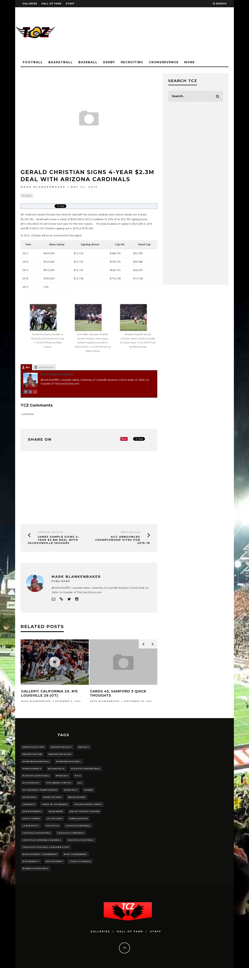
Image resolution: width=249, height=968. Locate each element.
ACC (80, 783)
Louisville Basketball (37, 833)
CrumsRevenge (164, 62)
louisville (52, 825)
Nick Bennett (31, 861)
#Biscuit (83, 747)
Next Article (130, 532)
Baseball (88, 62)
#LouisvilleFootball (36, 775)
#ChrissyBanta (32, 768)
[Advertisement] (167, 32)
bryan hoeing (76, 797)
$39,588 (138, 261)
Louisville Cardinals (70, 833)
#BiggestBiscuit (61, 747)
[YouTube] (35, 392)
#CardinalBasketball (36, 761)
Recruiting (132, 62)
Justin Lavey (55, 818)
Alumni (88, 790)
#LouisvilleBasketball (85, 768)
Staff (70, 3)
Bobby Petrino (52, 797)
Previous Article (50, 532)
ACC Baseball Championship (40, 790)
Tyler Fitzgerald (80, 861)
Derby (109, 62)
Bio (28, 367)
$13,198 (138, 278)
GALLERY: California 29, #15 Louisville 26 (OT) (49, 693)
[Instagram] (30, 392)
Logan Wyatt (31, 825)
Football (33, 62)
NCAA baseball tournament (40, 854)
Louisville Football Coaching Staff (46, 847)
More (189, 62)
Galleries (29, 3)
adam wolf (71, 790)
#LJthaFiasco (56, 768)
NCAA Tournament (75, 854)
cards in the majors (55, 804)
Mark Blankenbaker (43, 186)
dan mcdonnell (32, 811)
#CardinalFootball (68, 761)
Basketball (60, 62)
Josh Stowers (31, 818)
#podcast (62, 775)
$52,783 (138, 253)
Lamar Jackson (78, 818)
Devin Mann (56, 811)
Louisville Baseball (78, 825)
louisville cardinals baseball (42, 840)
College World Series (88, 804)
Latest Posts (46, 367)
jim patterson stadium (85, 811)
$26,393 (138, 270)
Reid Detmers (54, 861)
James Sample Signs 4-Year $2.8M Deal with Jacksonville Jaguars (53, 540)
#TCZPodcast (31, 783)
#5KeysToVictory (33, 747)
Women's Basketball (35, 868)
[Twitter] (26, 392)
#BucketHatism (32, 754)
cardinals (29, 804)
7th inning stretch (58, 783)
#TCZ (78, 775)
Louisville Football (81, 840)
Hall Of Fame (51, 3)
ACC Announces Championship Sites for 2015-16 (122, 540)
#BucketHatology (60, 754)
